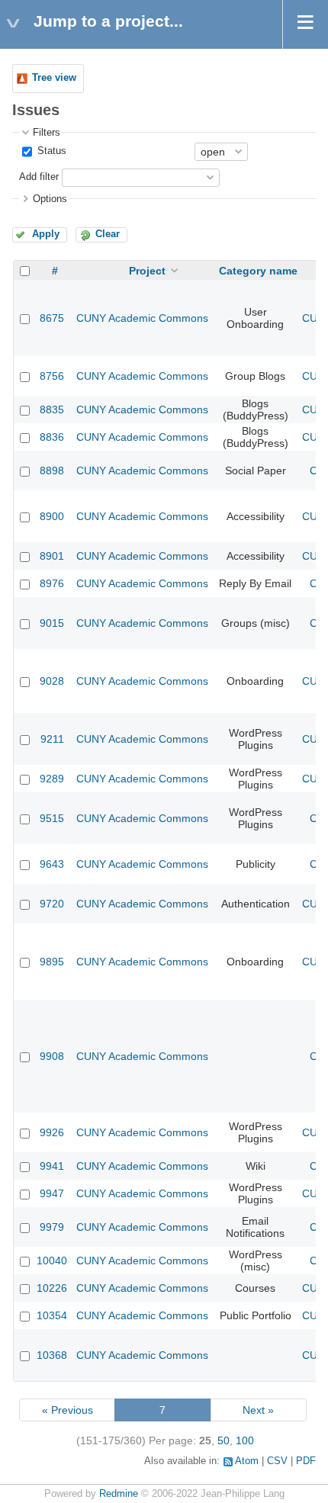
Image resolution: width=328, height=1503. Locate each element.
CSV (277, 1461)
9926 (52, 1132)
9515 (52, 818)
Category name (258, 271)
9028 (52, 681)
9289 (52, 778)
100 (245, 1440)
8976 (52, 583)
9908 (52, 1056)
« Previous (67, 1410)
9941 (52, 1166)
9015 (52, 623)
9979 (52, 1227)
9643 (52, 864)
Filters (46, 132)
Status (50, 151)
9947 (52, 1193)
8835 (52, 409)
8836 (52, 437)
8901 (52, 556)
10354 (52, 1315)
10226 (52, 1288)
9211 (52, 739)
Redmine (118, 1494)
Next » (258, 1410)
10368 (52, 1355)
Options (50, 199)
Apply (45, 234)
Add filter (39, 177)
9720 (52, 904)
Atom (247, 1461)
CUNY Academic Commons (142, 318)
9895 (52, 961)
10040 (52, 1260)
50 (223, 1440)
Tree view (54, 77)
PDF (306, 1461)
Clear (107, 234)
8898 (52, 470)
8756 (52, 376)
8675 (52, 318)
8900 (52, 516)
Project (147, 271)
